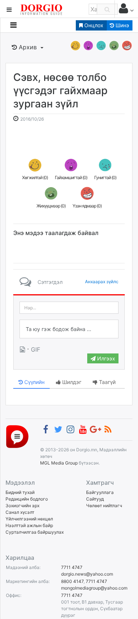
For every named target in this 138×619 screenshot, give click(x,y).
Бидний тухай (20, 492)
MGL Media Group (59, 463)
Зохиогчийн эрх (22, 505)
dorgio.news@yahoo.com (87, 574)
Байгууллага (100, 492)
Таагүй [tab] (107, 382)
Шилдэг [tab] (71, 382)
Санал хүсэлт (20, 512)
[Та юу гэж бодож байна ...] (69, 329)
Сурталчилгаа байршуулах (35, 532)
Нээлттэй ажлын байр (29, 525)
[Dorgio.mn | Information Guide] (17, 436)
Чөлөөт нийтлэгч (104, 505)
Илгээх (105, 358)
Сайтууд (95, 499)
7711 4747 (71, 567)
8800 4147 (72, 581)
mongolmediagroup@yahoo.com (94, 588)
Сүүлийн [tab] (34, 382)
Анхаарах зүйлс (101, 281)
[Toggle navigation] (13, 25)
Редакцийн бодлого (27, 499)
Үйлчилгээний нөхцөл (29, 519)
